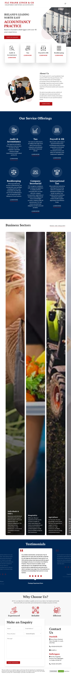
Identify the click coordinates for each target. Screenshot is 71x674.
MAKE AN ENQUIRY (57, 226)
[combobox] (33, 634)
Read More (66, 671)
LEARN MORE (14, 158)
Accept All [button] (61, 671)
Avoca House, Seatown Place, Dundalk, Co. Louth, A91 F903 (56, 641)
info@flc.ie (54, 650)
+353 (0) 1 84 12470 (56, 664)
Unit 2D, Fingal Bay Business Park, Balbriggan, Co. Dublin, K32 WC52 (56, 658)
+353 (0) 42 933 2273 (56, 646)
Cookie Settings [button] (53, 671)
